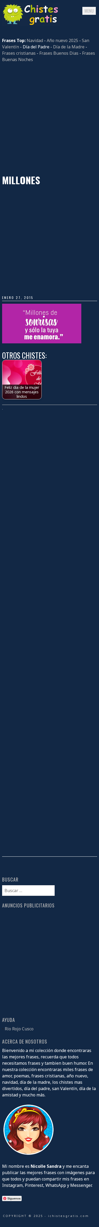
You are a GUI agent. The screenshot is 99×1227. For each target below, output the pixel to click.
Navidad (35, 40)
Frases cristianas (19, 53)
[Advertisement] (49, 118)
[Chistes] (31, 24)
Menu (89, 11)
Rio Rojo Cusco (19, 1029)
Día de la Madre (68, 47)
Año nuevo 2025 (62, 40)
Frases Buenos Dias (58, 53)
